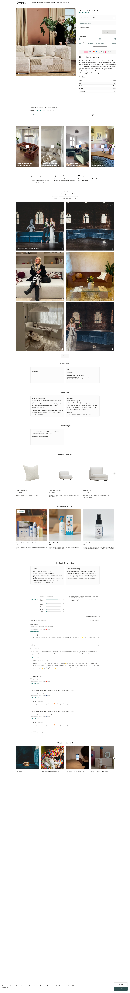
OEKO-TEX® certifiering (53, 432)
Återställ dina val (85, 27)
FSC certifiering (48, 433)
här (7, 987)
